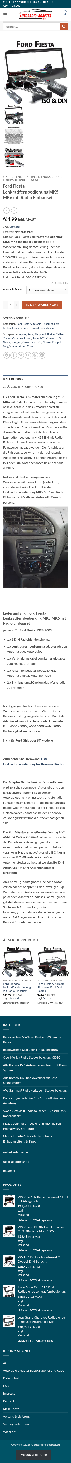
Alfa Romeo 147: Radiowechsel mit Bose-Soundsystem (30, 1080)
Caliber (60, 334)
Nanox (6, 342)
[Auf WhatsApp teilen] (6, 355)
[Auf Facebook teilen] (13, 355)
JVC (42, 338)
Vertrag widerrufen (16, 1424)
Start (7, 176)
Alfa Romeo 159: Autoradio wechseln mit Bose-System (35, 1067)
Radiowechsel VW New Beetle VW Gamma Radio (32, 1039)
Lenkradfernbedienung (33, 176)
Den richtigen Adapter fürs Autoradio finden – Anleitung (34, 1100)
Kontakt (8, 1401)
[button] (5, 14)
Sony (5, 346)
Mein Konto (11, 1409)
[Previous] (3, 981)
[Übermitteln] (64, 26)
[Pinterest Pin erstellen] (35, 355)
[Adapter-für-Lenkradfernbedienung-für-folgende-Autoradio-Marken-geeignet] (14, 135)
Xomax (13, 346)
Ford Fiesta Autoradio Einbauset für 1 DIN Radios (50, 987)
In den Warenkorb (42, 304)
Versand (15, 226)
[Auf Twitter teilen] (21, 355)
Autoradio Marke (12, 289)
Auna (30, 334)
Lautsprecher (20, 1152)
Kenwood (51, 338)
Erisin (35, 338)
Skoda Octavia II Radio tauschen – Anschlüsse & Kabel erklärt (35, 1113)
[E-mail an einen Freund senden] (28, 355)
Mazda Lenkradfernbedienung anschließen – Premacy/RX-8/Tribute (33, 1126)
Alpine (22, 334)
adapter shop (20, 1161)
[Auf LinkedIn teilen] (42, 355)
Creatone (17, 338)
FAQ (6, 1386)
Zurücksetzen (59, 283)
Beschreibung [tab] (13, 379)
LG (59, 338)
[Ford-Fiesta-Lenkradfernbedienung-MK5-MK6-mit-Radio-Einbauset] (35, 71)
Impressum (10, 1393)
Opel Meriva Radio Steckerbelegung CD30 (31, 1057)
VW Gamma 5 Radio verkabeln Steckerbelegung (35, 1090)
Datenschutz (11, 1378)
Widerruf (9, 1431)
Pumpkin (57, 342)
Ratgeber (9, 1170)
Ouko (25, 342)
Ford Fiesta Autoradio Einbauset (35, 323)
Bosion (51, 334)
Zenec (30, 346)
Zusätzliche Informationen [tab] (23, 386)
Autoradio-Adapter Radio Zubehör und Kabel (34, 1370)
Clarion (7, 338)
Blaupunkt (40, 334)
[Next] (67, 981)
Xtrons (22, 346)
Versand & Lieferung (16, 1416)
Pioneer (46, 342)
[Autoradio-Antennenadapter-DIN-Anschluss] (14, 157)
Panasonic (35, 342)
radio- (7, 1161)
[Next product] (6, 210)
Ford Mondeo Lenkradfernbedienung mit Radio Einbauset (17, 987)
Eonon (27, 338)
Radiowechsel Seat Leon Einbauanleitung (30, 1049)
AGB (6, 1363)
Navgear (16, 342)
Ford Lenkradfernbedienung (33, 178)
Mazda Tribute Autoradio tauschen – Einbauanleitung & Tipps (28, 1138)
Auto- (7, 1152)
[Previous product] (14, 210)
